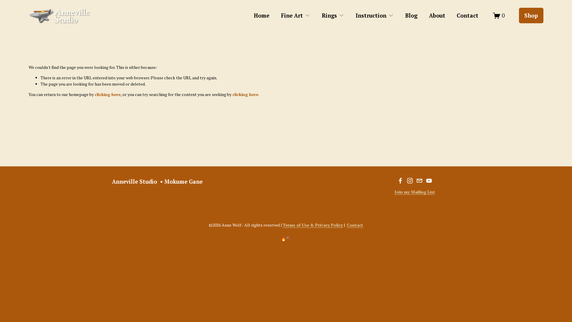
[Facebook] (400, 181)
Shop (531, 15)
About (437, 15)
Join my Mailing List (414, 192)
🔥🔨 (286, 239)
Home (261, 15)
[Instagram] (410, 181)
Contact (467, 15)
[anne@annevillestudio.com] (419, 181)
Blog (411, 15)
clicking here (108, 94)
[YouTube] (429, 181)
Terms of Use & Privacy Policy (313, 225)
